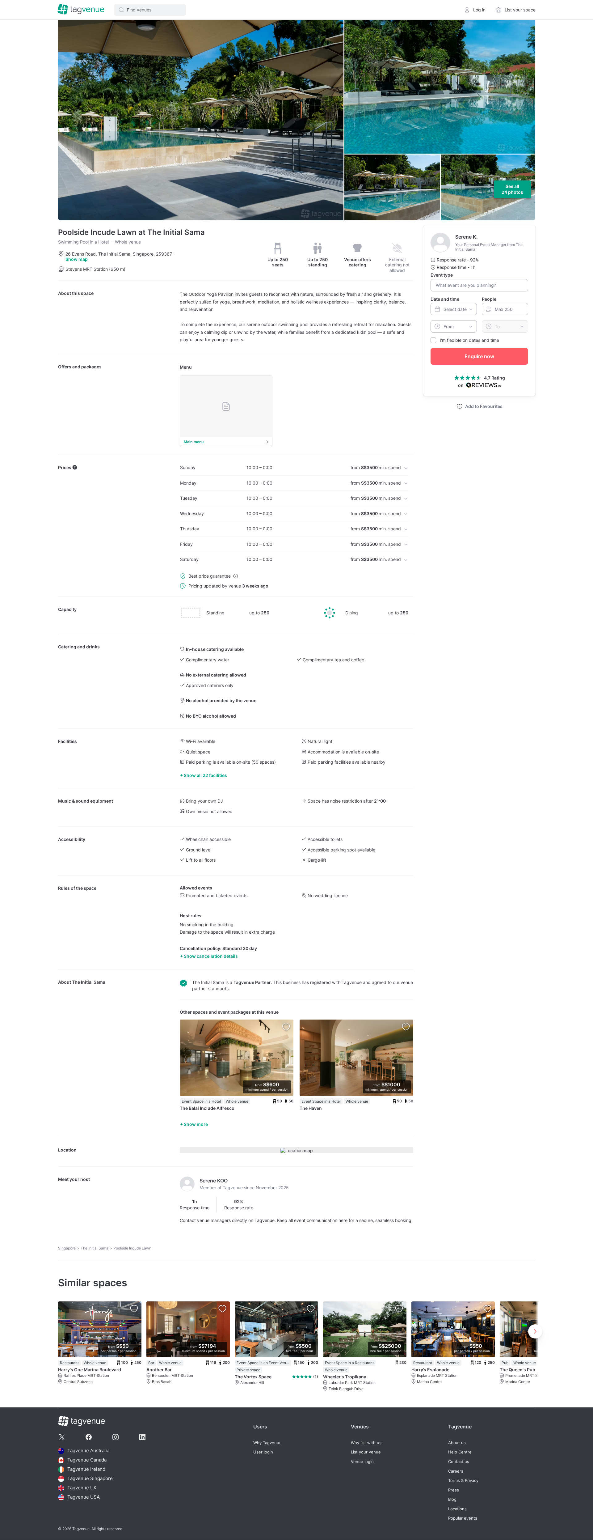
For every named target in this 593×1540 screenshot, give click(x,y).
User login (263, 1452)
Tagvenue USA (83, 1497)
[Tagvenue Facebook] (89, 1437)
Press (453, 1490)
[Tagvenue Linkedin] (142, 1437)
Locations (457, 1509)
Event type (442, 275)
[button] (150, 10)
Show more (196, 1124)
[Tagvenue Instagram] (115, 1437)
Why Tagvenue (267, 1442)
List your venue (366, 1452)
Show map (76, 259)
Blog (452, 1499)
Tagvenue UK (82, 1488)
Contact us (458, 1461)
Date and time (445, 298)
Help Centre (460, 1452)
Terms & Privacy (463, 1480)
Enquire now (479, 356)
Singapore (67, 1248)
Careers (455, 1471)
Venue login (362, 1461)
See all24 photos (512, 189)
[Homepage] (81, 9)
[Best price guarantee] (235, 576)
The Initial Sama (88, 982)
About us (457, 1442)
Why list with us (366, 1442)
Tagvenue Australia (88, 1451)
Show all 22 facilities (205, 775)
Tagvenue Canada (87, 1460)
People (489, 298)
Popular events (462, 1518)
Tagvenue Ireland (86, 1469)
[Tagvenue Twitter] (62, 1437)
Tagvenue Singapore (90, 1479)
